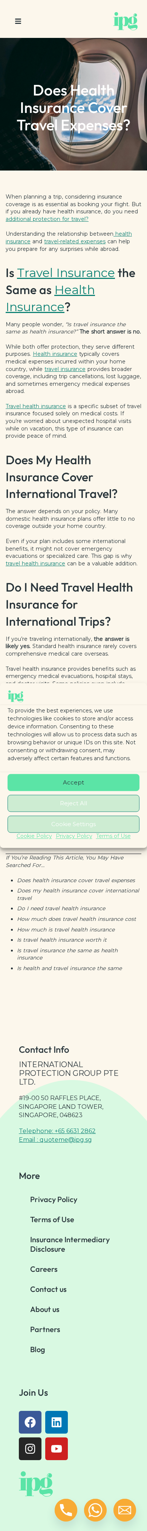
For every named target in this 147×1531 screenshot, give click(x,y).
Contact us (48, 1289)
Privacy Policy (74, 836)
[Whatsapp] (95, 1510)
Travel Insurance (66, 272)
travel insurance (65, 369)
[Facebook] (30, 1422)
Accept (73, 782)
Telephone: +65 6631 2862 (57, 1131)
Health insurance (55, 354)
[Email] (124, 1510)
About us (45, 1309)
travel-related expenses (75, 241)
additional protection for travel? (47, 219)
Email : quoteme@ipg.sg (55, 1139)
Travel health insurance (36, 406)
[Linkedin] (56, 1422)
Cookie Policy (34, 836)
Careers (44, 1269)
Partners (45, 1329)
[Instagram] (30, 1448)
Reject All (73, 803)
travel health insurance (35, 563)
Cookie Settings (73, 824)
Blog (37, 1349)
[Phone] (66, 1510)
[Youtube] (56, 1448)
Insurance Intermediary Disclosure (70, 1244)
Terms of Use (113, 836)
